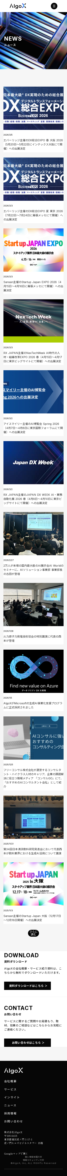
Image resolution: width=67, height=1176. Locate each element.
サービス (10, 1089)
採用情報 (10, 1113)
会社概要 (10, 1081)
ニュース (10, 1105)
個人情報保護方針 (33, 1157)
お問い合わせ (13, 1121)
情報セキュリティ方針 (33, 1160)
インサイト (12, 1097)
